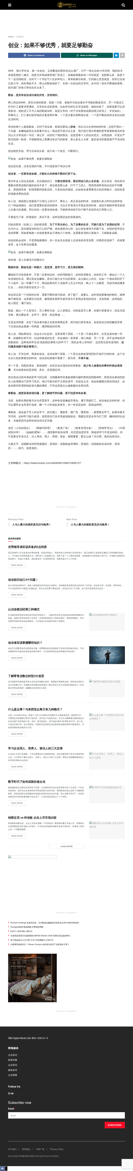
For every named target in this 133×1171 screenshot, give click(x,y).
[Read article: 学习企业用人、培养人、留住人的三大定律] (107, 761)
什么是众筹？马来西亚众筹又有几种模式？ (35, 709)
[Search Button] (123, 5)
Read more (18, 564)
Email (12, 1108)
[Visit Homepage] (66, 5)
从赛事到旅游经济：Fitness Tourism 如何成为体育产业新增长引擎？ (39, 944)
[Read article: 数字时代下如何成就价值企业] (107, 794)
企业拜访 (12, 1064)
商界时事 (12, 1059)
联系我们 (26, 1149)
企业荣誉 (12, 1075)
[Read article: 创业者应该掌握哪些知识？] (107, 655)
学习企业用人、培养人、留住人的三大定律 (35, 748)
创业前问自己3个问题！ (23, 579)
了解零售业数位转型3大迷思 (26, 676)
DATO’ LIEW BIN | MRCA (21, 931)
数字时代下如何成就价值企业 (26, 781)
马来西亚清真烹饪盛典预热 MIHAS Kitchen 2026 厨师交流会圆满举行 (40, 935)
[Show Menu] (9, 5)
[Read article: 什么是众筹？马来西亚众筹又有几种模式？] (107, 722)
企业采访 (12, 1054)
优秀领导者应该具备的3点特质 (27, 547)
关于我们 (12, 1149)
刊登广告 (40, 1149)
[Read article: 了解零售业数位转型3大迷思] (107, 688)
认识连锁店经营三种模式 (24, 609)
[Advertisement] (69, 23)
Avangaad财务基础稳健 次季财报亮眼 (26, 926)
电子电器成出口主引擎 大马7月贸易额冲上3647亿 (32, 939)
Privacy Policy (57, 1149)
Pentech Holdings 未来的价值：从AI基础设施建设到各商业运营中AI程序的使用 (44, 922)
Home (10, 36)
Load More (66, 846)
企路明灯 (20, 36)
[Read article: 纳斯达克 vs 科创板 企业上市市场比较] (107, 830)
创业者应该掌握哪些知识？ (25, 642)
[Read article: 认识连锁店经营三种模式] (107, 622)
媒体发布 (12, 1069)
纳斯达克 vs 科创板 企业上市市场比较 (32, 817)
